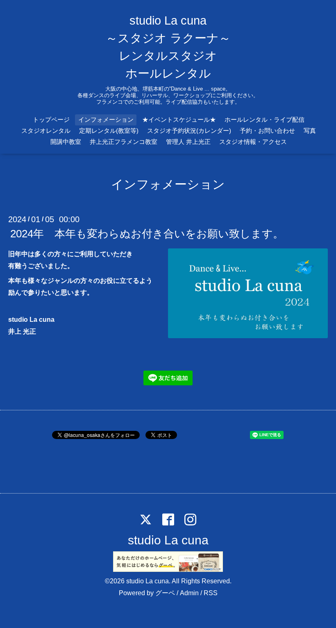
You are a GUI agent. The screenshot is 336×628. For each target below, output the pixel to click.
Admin (189, 592)
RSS (211, 592)
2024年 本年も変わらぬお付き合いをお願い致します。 (147, 234)
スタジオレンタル (45, 130)
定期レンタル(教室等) (108, 130)
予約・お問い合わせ (267, 130)
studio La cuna (168, 540)
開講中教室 (65, 141)
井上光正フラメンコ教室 (123, 141)
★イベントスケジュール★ (179, 119)
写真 (310, 130)
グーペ (165, 592)
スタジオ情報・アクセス (253, 141)
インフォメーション (106, 119)
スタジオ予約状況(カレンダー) (189, 130)
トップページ (51, 119)
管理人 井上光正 (188, 141)
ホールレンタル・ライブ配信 (264, 119)
